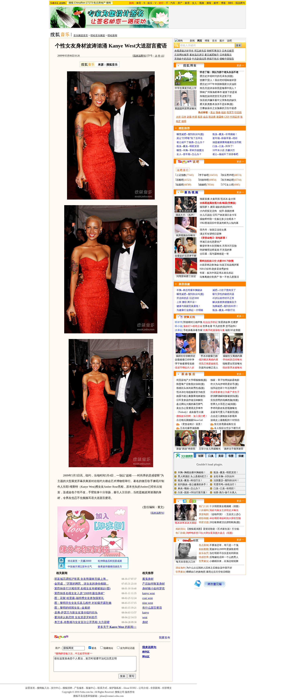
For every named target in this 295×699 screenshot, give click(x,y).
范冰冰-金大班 (228, 199)
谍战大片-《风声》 (186, 215)
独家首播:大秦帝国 (210, 199)
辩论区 (146, 656)
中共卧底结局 (199, 58)
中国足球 (235, 116)
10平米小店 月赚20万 (224, 150)
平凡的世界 (219, 326)
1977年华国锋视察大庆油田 (222, 84)
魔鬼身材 (148, 578)
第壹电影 (204, 514)
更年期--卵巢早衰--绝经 (225, 138)
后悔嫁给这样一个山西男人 (224, 557)
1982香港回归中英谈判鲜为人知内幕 (219, 223)
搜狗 (108, 2)
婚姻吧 (202, 184)
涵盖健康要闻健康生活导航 (227, 142)
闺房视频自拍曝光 (185, 235)
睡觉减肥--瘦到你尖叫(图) (190, 134)
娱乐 (150, 3)
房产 (180, 3)
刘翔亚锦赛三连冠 (186, 276)
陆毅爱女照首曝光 (232, 363)
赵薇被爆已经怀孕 (184, 359)
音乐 (214, 40)
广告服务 (79, 688)
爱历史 (203, 76)
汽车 (172, 3)
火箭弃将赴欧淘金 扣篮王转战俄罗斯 (219, 264)
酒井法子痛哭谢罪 (233, 448)
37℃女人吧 (228, 184)
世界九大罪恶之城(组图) (223, 404)
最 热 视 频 (191, 192)
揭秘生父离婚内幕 (232, 356)
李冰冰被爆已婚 (209, 356)
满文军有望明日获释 (211, 233)
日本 (183, 116)
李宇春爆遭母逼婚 (184, 363)
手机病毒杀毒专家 (192, 330)
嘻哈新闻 (112, 35)
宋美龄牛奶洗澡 (182, 58)
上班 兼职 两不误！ (187, 302)
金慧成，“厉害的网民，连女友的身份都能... (81, 583)
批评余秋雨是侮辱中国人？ (222, 88)
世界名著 (207, 326)
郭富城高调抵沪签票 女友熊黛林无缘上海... (81, 578)
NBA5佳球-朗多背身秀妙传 (214, 268)
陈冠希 (212, 116)
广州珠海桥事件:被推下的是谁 (221, 92)
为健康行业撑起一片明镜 (190, 310)
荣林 (202, 92)
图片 (222, 40)
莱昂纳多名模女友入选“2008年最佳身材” (79, 593)
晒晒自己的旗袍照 (195, 571)
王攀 (202, 108)
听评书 (178, 322)
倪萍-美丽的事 (226, 211)
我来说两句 (139, 55)
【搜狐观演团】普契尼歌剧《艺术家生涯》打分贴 (212, 529)
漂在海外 (180, 567)
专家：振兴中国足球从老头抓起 (216, 272)
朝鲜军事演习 (214, 50)
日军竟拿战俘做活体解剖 (189, 400)
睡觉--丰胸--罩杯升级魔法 (190, 150)
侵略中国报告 (227, 58)
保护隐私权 (115, 688)
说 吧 (196, 161)
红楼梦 (234, 322)
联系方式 (102, 688)
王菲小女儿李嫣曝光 (210, 448)
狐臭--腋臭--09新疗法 (224, 310)
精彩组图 (204, 518)
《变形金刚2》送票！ (191, 424)
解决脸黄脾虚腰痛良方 (225, 302)
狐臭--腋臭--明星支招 (188, 146)
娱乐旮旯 (204, 553)
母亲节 (230, 112)
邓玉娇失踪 (200, 50)
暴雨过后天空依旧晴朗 (218, 571)
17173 (89, 2)
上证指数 (181, 175)
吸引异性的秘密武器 (223, 294)
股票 (200, 116)
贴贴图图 (204, 549)
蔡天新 (203, 104)
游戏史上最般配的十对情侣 (225, 420)
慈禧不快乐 (213, 58)
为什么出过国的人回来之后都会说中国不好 (209, 567)
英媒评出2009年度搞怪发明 (224, 549)
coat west (147, 598)
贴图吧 (180, 184)
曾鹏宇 (203, 80)
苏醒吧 (180, 180)
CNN (226, 116)
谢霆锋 (220, 116)
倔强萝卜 (205, 207)
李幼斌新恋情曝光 (232, 359)
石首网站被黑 (181, 54)
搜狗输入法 (43, 688)
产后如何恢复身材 (153, 583)
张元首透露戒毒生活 (225, 424)
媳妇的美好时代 (224, 207)
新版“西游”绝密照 (185, 448)
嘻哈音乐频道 (98, 35)
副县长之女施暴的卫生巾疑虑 (220, 108)
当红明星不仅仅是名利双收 (224, 553)
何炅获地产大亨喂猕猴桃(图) (191, 380)
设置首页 (30, 688)
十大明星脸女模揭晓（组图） (225, 506)
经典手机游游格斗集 (214, 330)
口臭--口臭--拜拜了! (223, 146)
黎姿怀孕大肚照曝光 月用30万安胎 (218, 245)
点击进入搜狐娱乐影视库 (224, 416)
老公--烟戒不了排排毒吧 (225, 154)
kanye (145, 612)
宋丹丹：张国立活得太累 (213, 229)
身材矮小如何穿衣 (153, 588)
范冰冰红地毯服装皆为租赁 (190, 392)
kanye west (148, 593)
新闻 (192, 40)
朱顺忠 (203, 96)
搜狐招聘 (67, 688)
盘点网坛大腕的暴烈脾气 (189, 404)
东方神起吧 (228, 180)
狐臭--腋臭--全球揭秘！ (225, 134)
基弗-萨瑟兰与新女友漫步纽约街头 (76, 612)
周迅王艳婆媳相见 (208, 363)
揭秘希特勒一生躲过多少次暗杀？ (218, 219)
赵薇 (189, 116)
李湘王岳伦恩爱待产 (211, 241)
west (144, 617)
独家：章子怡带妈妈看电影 (225, 380)
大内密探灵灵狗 (208, 211)
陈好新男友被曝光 (232, 367)
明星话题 (204, 522)
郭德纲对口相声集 (192, 322)
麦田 (212, 207)
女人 (194, 3)
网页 (199, 40)
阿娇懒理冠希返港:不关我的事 (216, 249)
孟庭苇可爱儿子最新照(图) (225, 412)
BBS (230, 3)
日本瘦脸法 (226, 54)
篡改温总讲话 (196, 54)
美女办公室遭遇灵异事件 (189, 408)
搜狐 (71, 2)
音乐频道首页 (80, 35)
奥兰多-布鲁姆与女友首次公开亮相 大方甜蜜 (82, 622)
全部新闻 (155, 688)
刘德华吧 (204, 180)
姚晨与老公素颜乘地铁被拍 (190, 396)
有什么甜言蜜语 (152, 607)
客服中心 (91, 688)
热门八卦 (204, 506)
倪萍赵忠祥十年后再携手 (224, 388)
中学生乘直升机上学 (185, 88)
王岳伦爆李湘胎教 (189, 428)
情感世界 (204, 557)
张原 (202, 100)
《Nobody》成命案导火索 (189, 412)
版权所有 (130, 692)
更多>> (240, 65)
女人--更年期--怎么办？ (189, 154)
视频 (201, 3)
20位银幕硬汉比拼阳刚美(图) (225, 522)
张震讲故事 (224, 322)
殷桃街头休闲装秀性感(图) (190, 388)
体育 (138, 3)
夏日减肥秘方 (211, 54)
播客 (208, 3)
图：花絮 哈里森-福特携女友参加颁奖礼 (79, 598)
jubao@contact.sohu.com (112, 696)
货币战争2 (231, 326)
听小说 (178, 326)
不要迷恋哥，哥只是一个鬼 (224, 545)
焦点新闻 (204, 545)
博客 (223, 3)
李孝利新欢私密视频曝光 (224, 408)
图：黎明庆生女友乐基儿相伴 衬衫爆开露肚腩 (82, 602)
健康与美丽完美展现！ (189, 306)
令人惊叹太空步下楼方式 (227, 428)
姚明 (183, 121)
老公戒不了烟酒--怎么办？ (191, 142)
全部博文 (167, 688)
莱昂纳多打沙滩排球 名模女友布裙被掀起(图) (82, 588)
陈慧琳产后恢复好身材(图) (190, 384)
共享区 (178, 330)
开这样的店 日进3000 (188, 298)
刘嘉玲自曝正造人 (208, 367)
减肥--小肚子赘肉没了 (224, 290)
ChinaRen (79, 2)
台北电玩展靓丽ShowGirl (189, 420)
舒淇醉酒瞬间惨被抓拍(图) (225, 396)
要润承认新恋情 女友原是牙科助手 (75, 617)
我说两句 (240, 3)
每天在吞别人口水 (185, 561)
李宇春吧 (204, 175)
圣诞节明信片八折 (184, 367)
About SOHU (130, 688)
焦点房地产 (100, 2)
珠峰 (218, 112)
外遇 (194, 116)
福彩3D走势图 (232, 330)
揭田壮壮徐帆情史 (185, 356)
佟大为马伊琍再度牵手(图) (225, 384)
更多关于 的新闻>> (117, 626)
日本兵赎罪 (228, 50)
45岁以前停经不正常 (223, 298)
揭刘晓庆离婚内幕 (208, 359)
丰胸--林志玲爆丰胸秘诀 (189, 290)
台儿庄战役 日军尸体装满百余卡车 (218, 215)
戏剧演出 (180, 529)
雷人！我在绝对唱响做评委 (222, 80)
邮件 (216, 3)
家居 (187, 3)
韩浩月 (203, 88)
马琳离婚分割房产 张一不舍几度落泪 (219, 276)
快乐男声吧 (228, 175)
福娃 (223, 112)
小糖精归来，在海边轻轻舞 (224, 561)
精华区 (146, 651)
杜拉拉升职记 (210, 322)
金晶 (205, 116)
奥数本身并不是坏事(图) (220, 104)
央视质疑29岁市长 (184, 50)
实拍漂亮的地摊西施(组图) (225, 400)
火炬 (178, 116)
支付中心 (56, 688)
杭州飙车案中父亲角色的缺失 (220, 100)
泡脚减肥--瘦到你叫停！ (225, 306)
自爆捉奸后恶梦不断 (185, 255)
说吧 (229, 40)
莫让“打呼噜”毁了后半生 (190, 138)
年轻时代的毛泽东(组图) (220, 76)
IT (167, 3)
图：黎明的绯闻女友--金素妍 (72, 607)
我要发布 (164, 637)
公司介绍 (143, 688)
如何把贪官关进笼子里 (220, 96)
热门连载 (180, 533)
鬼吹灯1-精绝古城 (192, 326)
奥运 (212, 112)
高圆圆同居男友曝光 (185, 108)
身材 (145, 622)
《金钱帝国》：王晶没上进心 (225, 514)
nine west (147, 602)
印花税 (238, 112)
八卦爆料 (204, 510)
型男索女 (204, 561)
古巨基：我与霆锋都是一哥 (214, 253)
